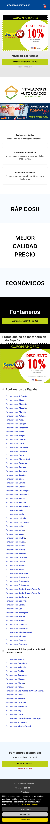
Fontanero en (15, 659)
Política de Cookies (30, 805)
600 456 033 (28, 788)
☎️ (44, 5)
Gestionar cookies (25, 809)
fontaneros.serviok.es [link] (18, 5)
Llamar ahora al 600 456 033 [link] (25, 62)
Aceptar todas (25, 820)
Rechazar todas (25, 814)
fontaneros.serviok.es (26, 784)
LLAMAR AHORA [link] (25, 763)
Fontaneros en (16, 396)
